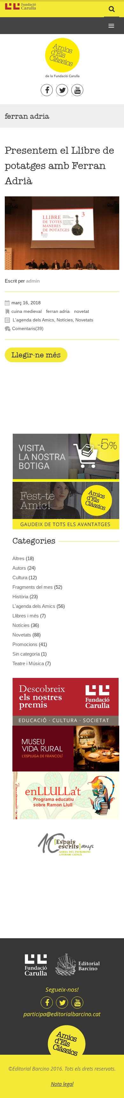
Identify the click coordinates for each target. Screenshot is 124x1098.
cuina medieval (26, 311)
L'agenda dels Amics (33, 319)
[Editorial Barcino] (77, 965)
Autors (19, 568)
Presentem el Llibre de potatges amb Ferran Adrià (59, 165)
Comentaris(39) (28, 328)
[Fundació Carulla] (35, 965)
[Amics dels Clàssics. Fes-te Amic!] (65, 505)
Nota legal (62, 1083)
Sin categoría (26, 654)
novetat (81, 311)
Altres (18, 558)
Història (20, 596)
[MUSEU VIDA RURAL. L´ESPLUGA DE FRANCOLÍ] (65, 748)
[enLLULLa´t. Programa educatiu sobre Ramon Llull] (65, 795)
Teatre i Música (28, 663)
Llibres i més (25, 615)
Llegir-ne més (36, 354)
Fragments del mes (32, 587)
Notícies (65, 319)
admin (33, 281)
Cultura (19, 577)
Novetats (84, 319)
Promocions (25, 644)
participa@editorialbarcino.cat (62, 1014)
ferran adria (58, 311)
